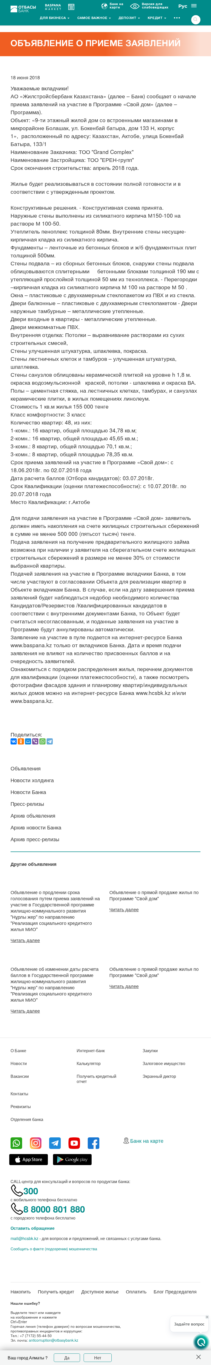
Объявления (26, 768)
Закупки (150, 1050)
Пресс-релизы (27, 803)
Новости (19, 1063)
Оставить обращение (33, 1228)
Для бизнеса (53, 18)
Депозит (127, 18)
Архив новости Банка (36, 827)
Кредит (156, 18)
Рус (182, 6)
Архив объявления (33, 815)
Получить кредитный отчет (96, 1078)
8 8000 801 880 (54, 1209)
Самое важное (92, 18)
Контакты (19, 1094)
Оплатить (136, 1291)
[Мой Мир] (28, 741)
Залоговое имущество (164, 1063)
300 (30, 1190)
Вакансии (20, 1076)
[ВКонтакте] (14, 741)
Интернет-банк (91, 1050)
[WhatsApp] (42, 741)
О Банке (18, 1050)
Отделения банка (27, 1119)
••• (177, 18)
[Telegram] (50, 741)
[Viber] (35, 741)
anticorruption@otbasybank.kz (53, 1340)
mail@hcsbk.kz (24, 1238)
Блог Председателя (175, 1291)
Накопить (21, 1291)
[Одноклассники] (21, 741)
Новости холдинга (32, 780)
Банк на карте (146, 1140)
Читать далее (25, 940)
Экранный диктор (159, 1076)
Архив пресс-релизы (35, 839)
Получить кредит (56, 1291)
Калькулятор (89, 1063)
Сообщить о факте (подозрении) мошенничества (54, 1248)
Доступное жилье (100, 1291)
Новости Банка (28, 792)
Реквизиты (21, 1106)
